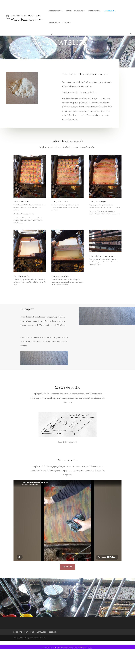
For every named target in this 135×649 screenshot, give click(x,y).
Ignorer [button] (89, 648)
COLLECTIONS (93, 11)
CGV (26, 632)
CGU (32, 632)
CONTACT (66, 22)
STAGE (68, 11)
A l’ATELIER (109, 11)
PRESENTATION (55, 11)
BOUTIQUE (78, 11)
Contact (67, 567)
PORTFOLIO (53, 22)
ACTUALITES (41, 632)
